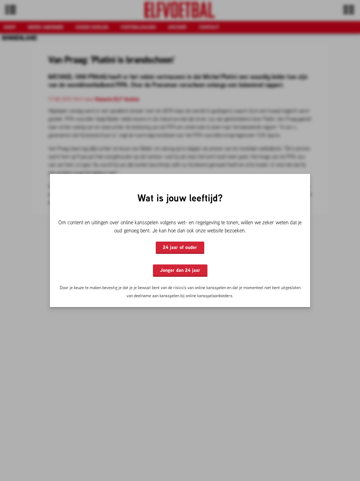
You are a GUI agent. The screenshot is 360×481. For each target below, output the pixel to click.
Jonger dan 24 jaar (180, 270)
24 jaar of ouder (180, 247)
